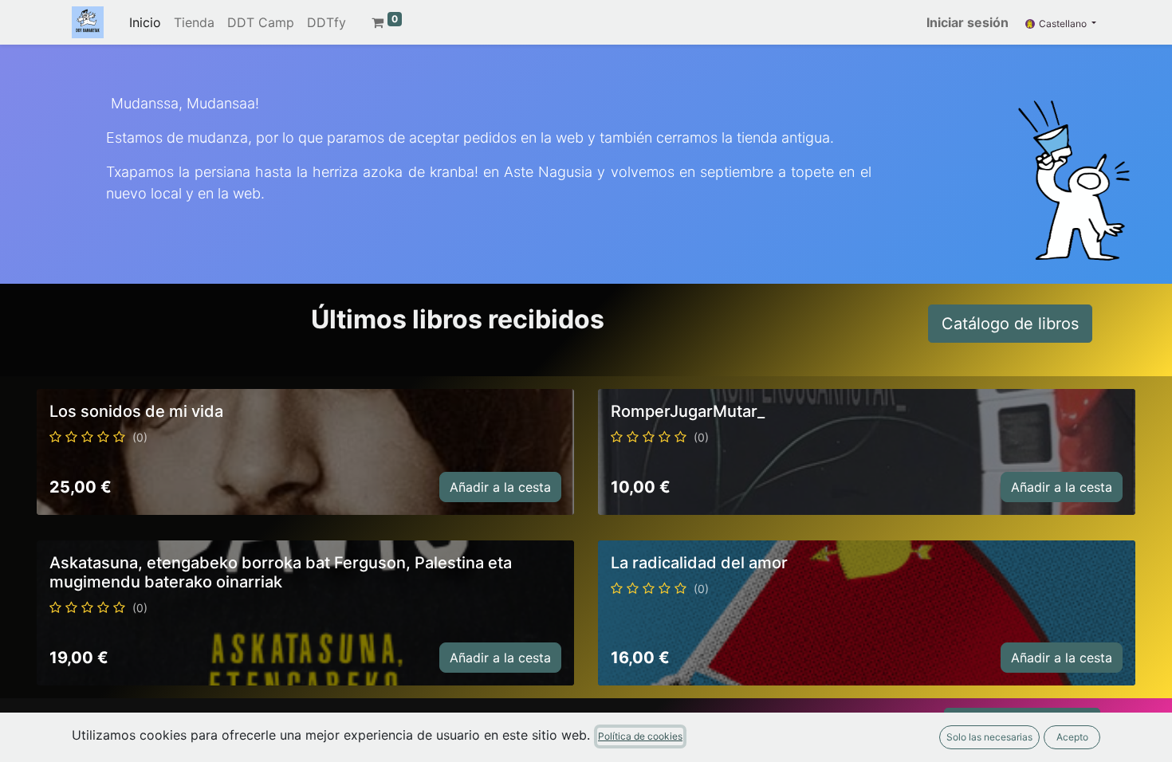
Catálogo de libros (1010, 323)
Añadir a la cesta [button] (500, 487)
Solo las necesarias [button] (989, 737)
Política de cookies (640, 736)
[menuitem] (145, 22)
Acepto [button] (1072, 737)
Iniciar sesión (967, 22)
